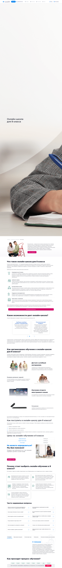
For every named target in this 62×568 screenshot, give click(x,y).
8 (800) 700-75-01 (20, 1)
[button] (29, 336)
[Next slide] (34, 336)
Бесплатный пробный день (31, 309)
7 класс (33, 563)
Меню (14, 1)
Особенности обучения (15, 239)
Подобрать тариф (11, 459)
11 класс (48, 563)
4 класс (18, 563)
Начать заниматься (32, 252)
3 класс (13, 563)
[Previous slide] (27, 336)
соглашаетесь (32, 565)
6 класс (28, 563)
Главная (8, 239)
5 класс (23, 563)
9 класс (38, 563)
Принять (48, 565)
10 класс (44, 563)
